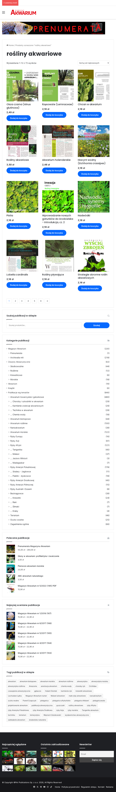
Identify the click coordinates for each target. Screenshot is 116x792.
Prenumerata (16, 353)
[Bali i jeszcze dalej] (46, 761)
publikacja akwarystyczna (42, 705)
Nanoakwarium (17, 427)
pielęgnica (44, 701)
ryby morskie (73, 710)
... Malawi (14, 454)
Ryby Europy (16, 436)
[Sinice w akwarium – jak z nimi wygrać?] (31, 754)
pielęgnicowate (99, 701)
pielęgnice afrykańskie (61, 701)
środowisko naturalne (37, 720)
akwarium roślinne (66, 681)
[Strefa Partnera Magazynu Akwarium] (58, 754)
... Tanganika (16, 449)
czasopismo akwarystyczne (19, 691)
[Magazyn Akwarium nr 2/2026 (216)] (70, 768)
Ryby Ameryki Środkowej (22, 480)
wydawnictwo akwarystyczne (77, 715)
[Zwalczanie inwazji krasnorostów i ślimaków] (31, 768)
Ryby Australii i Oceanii (21, 489)
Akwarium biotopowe (20, 419)
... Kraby (14, 511)
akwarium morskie (47, 681)
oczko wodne (13, 701)
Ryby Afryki (15, 445)
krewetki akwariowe (84, 691)
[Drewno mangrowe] (70, 761)
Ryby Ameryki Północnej (21, 484)
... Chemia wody (17, 414)
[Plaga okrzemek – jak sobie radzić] (19, 754)
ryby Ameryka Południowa (18, 710)
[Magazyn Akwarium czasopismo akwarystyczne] (23, 12)
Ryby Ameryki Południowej (22, 467)
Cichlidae (92, 686)
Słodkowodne (16, 366)
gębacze (37, 691)
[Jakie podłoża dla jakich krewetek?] (7, 761)
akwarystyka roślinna (16, 686)
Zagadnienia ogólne (19, 524)
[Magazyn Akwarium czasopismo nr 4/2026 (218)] (46, 754)
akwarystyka (82, 681)
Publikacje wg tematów (18, 392)
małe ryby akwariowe (77, 696)
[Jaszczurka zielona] (58, 761)
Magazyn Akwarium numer (36, 696)
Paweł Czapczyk (29, 701)
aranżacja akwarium (49, 686)
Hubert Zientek (51, 691)
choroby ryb (80, 686)
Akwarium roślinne (18, 423)
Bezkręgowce (16, 493)
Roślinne (14, 370)
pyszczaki (60, 705)
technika (11, 715)
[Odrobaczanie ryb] (31, 761)
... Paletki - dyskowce (20, 476)
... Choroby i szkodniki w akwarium (26, 401)
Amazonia (33, 686)
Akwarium (12, 384)
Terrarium (14, 515)
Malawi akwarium (58, 696)
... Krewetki (15, 498)
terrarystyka (35, 715)
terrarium (22, 715)
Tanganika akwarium (90, 710)
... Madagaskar (17, 463)
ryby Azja (60, 710)
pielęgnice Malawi (81, 701)
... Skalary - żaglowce (20, 471)
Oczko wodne (17, 520)
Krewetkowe (16, 375)
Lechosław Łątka (15, 696)
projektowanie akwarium (18, 705)
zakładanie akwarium (16, 720)
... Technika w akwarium (21, 410)
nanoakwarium (95, 696)
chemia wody (66, 686)
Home (11, 45)
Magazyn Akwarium (17, 349)
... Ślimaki (14, 506)
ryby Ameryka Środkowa (42, 710)
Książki (11, 388)
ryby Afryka (91, 705)
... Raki (13, 502)
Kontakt (101, 787)
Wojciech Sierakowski (52, 715)
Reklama (109, 787)
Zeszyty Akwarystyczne (19, 362)
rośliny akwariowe (76, 705)
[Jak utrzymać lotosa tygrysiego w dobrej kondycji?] (19, 768)
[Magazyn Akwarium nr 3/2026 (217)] (58, 768)
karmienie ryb (66, 691)
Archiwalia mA (17, 357)
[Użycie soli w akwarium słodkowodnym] (19, 761)
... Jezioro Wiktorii (18, 458)
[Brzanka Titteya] (46, 768)
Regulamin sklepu (88, 787)
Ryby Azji (14, 441)
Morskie (14, 379)
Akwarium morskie (19, 432)
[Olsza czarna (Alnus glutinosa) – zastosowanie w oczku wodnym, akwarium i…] (70, 754)
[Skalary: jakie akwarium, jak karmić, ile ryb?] (7, 754)
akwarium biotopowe (28, 681)
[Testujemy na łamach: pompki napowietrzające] (7, 768)
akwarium (12, 681)
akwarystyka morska (99, 681)
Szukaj (96, 325)
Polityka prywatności (71, 787)
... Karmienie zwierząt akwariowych (26, 406)
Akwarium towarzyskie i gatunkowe (27, 397)
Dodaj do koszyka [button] (18, 118)
